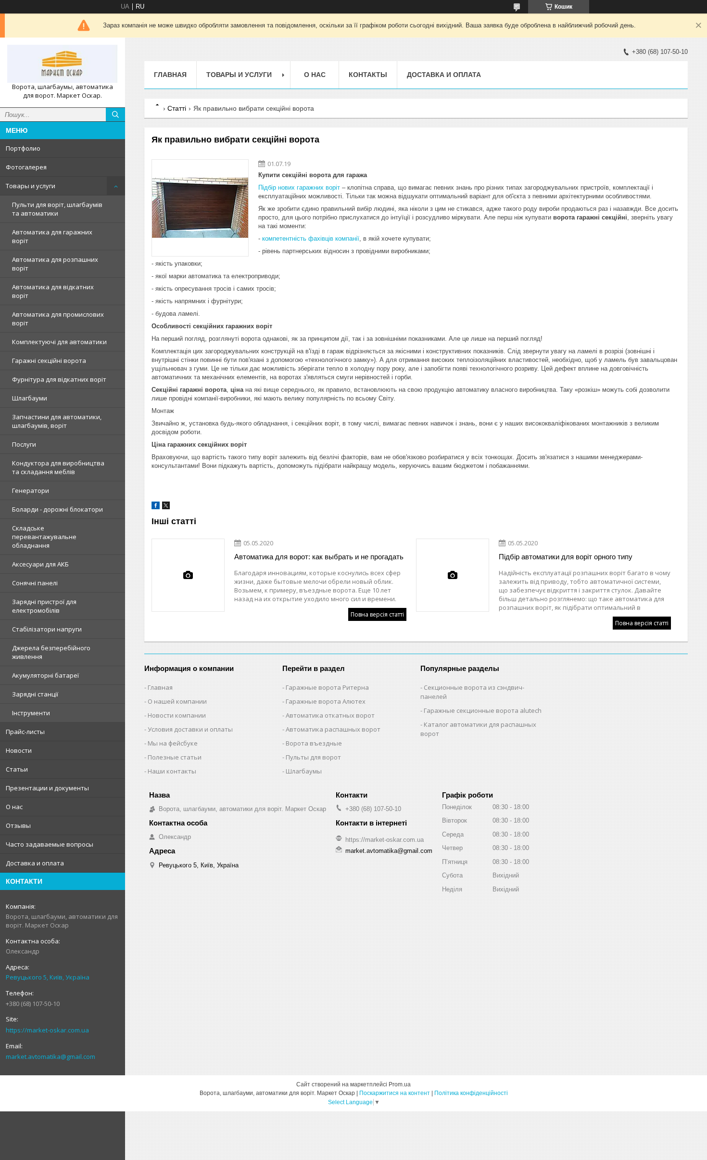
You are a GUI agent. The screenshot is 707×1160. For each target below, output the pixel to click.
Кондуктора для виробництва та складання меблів (58, 467)
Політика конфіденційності (471, 1093)
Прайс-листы (25, 731)
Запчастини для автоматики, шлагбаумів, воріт (56, 421)
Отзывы (18, 825)
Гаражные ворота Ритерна (327, 687)
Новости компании (177, 715)
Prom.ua (400, 1084)
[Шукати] (115, 114)
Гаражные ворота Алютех (326, 701)
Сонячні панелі (35, 583)
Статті (176, 108)
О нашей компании (177, 701)
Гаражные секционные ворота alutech (483, 710)
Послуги (24, 444)
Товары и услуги (30, 185)
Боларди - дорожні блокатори (57, 509)
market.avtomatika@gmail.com (50, 1056)
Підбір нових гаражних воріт (300, 187)
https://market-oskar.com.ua (47, 1030)
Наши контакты (172, 771)
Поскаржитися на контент (394, 1093)
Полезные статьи (175, 757)
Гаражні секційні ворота (49, 360)
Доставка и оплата (35, 863)
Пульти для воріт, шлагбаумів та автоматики (57, 209)
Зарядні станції (35, 694)
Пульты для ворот (313, 757)
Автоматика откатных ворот (330, 715)
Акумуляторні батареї (45, 675)
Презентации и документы (47, 788)
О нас (14, 806)
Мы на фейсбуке (173, 743)
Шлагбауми (29, 398)
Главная (170, 74)
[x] (166, 507)
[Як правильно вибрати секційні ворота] (200, 208)
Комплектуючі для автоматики (59, 341)
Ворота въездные (314, 743)
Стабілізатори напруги (47, 629)
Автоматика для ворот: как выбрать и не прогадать (319, 557)
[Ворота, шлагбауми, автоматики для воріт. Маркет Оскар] (62, 64)
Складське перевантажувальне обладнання (44, 537)
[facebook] (156, 507)
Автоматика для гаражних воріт (52, 236)
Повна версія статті (377, 614)
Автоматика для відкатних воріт (53, 291)
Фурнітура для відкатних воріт (59, 379)
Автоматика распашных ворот (333, 729)
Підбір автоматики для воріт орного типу (565, 557)
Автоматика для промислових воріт (58, 318)
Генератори (30, 490)
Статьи (17, 769)
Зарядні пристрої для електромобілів (44, 606)
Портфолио (23, 148)
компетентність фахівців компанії (310, 238)
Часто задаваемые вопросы (49, 844)
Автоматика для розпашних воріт (55, 263)
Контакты (368, 74)
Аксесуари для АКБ (40, 564)
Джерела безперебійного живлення (51, 652)
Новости (19, 750)
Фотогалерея (26, 167)
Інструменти (31, 713)
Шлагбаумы (304, 771)
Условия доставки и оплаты (190, 729)
